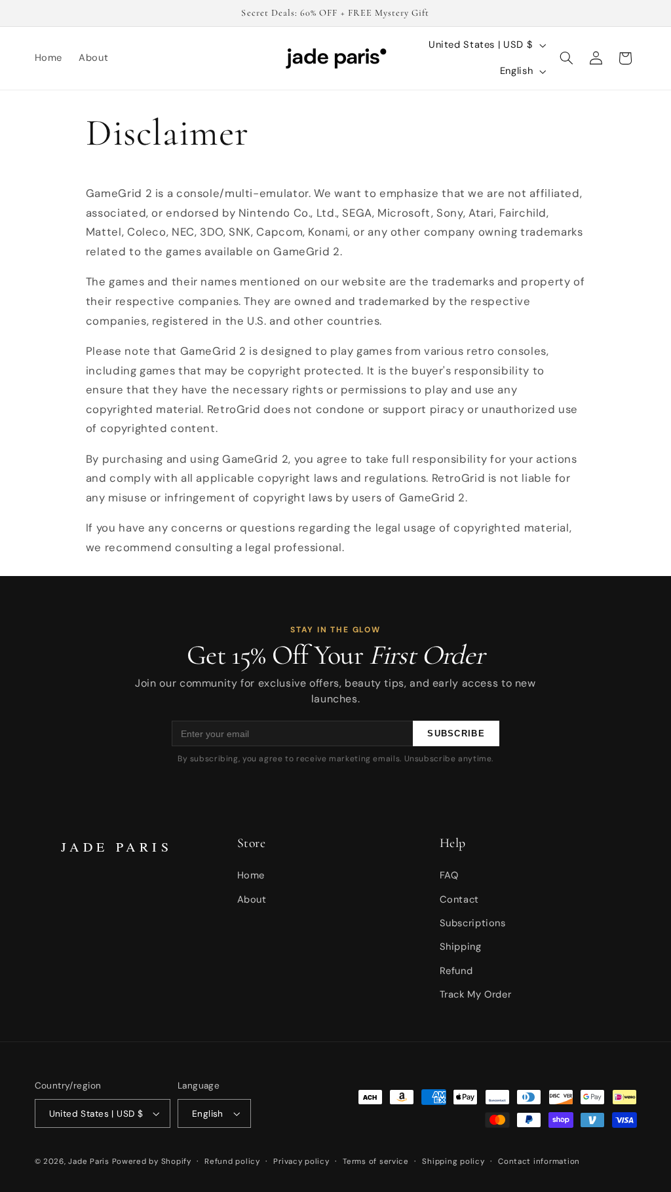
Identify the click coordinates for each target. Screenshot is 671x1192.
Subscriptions (473, 923)
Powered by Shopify (151, 1161)
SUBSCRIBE (456, 733)
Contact (459, 899)
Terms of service (376, 1161)
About (252, 899)
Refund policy (232, 1161)
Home (251, 875)
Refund (456, 970)
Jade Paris (88, 1161)
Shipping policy (453, 1161)
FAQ (449, 875)
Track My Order (476, 994)
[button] (567, 58)
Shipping (461, 946)
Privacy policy (301, 1161)
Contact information (539, 1161)
